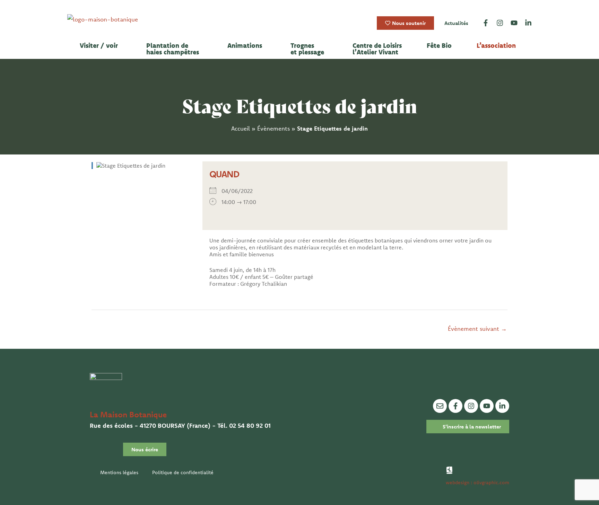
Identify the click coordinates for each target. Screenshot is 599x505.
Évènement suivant (477, 328)
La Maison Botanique (128, 414)
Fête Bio (439, 45)
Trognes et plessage (307, 48)
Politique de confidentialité (183, 472)
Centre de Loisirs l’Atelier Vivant (377, 48)
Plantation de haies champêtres (172, 48)
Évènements (273, 128)
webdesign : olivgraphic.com (477, 482)
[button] (100, 45)
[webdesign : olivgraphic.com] (449, 470)
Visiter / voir (99, 45)
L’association (496, 45)
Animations (244, 45)
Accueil (240, 128)
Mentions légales (119, 472)
